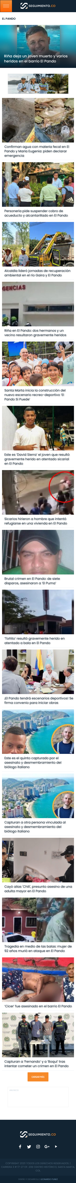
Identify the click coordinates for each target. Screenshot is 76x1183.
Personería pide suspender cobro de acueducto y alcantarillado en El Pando (36, 213)
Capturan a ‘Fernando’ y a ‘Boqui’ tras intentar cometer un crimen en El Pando (36, 1063)
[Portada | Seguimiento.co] (38, 1134)
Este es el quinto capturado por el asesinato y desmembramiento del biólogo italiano (32, 762)
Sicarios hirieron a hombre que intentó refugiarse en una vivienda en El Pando (35, 521)
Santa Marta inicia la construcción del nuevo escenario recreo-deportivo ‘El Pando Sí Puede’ (34, 395)
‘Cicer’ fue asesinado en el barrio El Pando (38, 1006)
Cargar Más (38, 1076)
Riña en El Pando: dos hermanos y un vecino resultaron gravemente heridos (35, 332)
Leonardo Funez (49, 1179)
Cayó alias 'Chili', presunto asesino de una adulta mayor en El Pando (38, 888)
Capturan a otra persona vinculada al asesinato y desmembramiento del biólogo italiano (35, 827)
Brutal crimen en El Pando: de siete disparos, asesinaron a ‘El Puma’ (32, 580)
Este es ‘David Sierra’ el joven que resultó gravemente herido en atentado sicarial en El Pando (37, 459)
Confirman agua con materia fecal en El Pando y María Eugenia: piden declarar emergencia (36, 151)
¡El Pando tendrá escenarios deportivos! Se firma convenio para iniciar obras (38, 700)
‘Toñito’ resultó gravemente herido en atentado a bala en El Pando (34, 640)
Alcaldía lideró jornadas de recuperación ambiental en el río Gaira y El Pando (37, 273)
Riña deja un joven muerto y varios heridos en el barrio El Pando (36, 59)
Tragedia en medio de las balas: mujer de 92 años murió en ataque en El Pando (38, 948)
